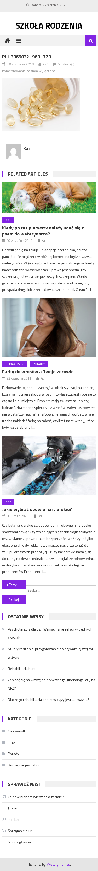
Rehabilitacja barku (22, 668)
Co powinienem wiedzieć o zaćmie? (36, 797)
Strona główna (19, 842)
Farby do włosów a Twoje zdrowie (38, 371)
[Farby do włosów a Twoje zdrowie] (49, 327)
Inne (8, 220)
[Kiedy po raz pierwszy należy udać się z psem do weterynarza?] (49, 198)
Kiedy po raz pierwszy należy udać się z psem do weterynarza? (43, 230)
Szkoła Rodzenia (49, 25)
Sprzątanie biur (20, 830)
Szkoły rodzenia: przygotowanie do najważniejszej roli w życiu (51, 653)
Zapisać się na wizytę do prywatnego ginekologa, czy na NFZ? (51, 684)
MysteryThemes (58, 864)
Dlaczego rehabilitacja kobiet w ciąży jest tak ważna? (48, 699)
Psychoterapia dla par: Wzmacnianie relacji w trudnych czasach (50, 633)
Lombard (15, 819)
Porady (39, 363)
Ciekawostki (14, 363)
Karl (45, 64)
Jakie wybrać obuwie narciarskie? (37, 509)
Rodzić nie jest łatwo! (24, 765)
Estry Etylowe (17, 584)
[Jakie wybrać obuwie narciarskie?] (49, 465)
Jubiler (13, 808)
